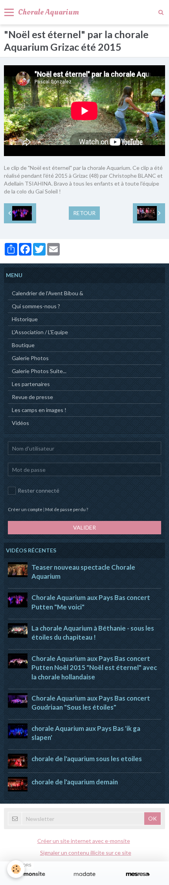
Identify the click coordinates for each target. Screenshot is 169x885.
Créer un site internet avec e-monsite (83, 840)
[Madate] (84, 874)
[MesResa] (137, 874)
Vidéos (20, 423)
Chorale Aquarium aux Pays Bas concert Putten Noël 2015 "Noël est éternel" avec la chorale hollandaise (94, 667)
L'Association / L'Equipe (40, 332)
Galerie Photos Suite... (39, 371)
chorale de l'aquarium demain (74, 782)
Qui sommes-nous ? (36, 306)
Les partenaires (31, 384)
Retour (84, 213)
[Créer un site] (31, 874)
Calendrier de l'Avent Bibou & (47, 293)
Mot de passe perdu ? (66, 509)
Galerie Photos (30, 358)
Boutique (23, 345)
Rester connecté (38, 490)
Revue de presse (32, 397)
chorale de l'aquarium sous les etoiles (86, 759)
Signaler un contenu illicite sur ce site (85, 852)
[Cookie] (16, 869)
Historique (25, 319)
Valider (84, 527)
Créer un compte (25, 509)
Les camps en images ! (39, 410)
